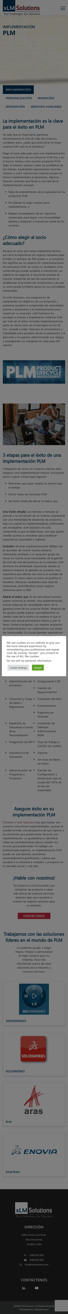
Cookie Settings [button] (18, 667)
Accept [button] (38, 667)
